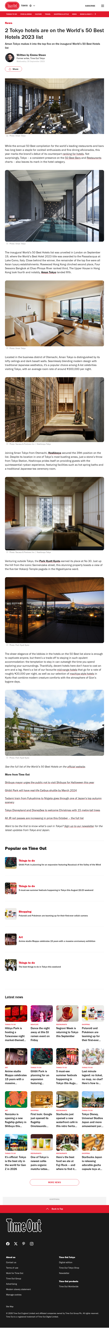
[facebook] (8, 1243)
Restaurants (94, 158)
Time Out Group (13, 1279)
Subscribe (90, 6)
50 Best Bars (73, 158)
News (74, 14)
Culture (38, 14)
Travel (48, 14)
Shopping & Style (61, 14)
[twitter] (15, 1243)
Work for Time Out (14, 1273)
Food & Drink (26, 14)
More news (54, 1183)
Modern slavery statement (18, 1289)
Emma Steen (38, 55)
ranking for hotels (73, 154)
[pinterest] (23, 1243)
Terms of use (12, 1268)
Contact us (11, 1263)
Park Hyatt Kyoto (49, 561)
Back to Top (57, 1209)
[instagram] (31, 1243)
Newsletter (64, 1273)
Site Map (9, 1307)
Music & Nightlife (87, 14)
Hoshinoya (54, 453)
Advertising (11, 1284)
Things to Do (11, 14)
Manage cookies (13, 1295)
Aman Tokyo (48, 272)
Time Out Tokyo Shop (69, 1268)
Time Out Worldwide (68, 1287)
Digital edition (65, 1263)
